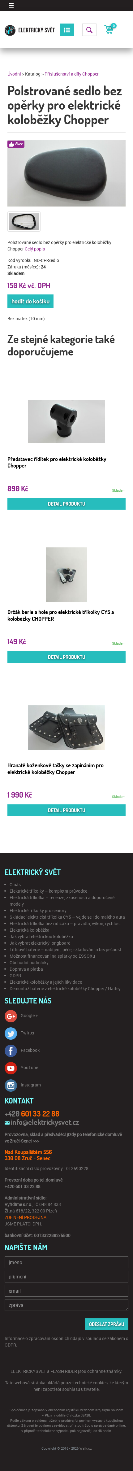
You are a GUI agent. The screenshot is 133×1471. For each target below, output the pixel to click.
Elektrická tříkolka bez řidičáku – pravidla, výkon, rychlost (65, 923)
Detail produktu (66, 504)
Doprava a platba (26, 969)
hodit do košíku (30, 301)
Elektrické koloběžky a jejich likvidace (46, 982)
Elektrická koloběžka (29, 930)
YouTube (29, 1067)
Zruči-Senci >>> (24, 1141)
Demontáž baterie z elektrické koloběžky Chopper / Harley (65, 988)
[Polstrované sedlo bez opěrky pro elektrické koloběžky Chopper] (66, 173)
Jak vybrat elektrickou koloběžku (41, 936)
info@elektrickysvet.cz (45, 1122)
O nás (15, 884)
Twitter (28, 1033)
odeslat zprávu (106, 1324)
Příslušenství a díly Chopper (72, 74)
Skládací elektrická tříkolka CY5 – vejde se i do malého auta (67, 917)
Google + (29, 1015)
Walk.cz (85, 1448)
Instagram (31, 1085)
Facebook (30, 1050)
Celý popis (35, 249)
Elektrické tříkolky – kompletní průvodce (48, 891)
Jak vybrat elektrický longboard (40, 943)
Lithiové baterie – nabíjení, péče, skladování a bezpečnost (65, 949)
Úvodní (14, 74)
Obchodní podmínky (29, 962)
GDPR (15, 975)
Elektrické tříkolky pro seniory (38, 910)
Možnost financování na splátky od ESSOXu (52, 956)
